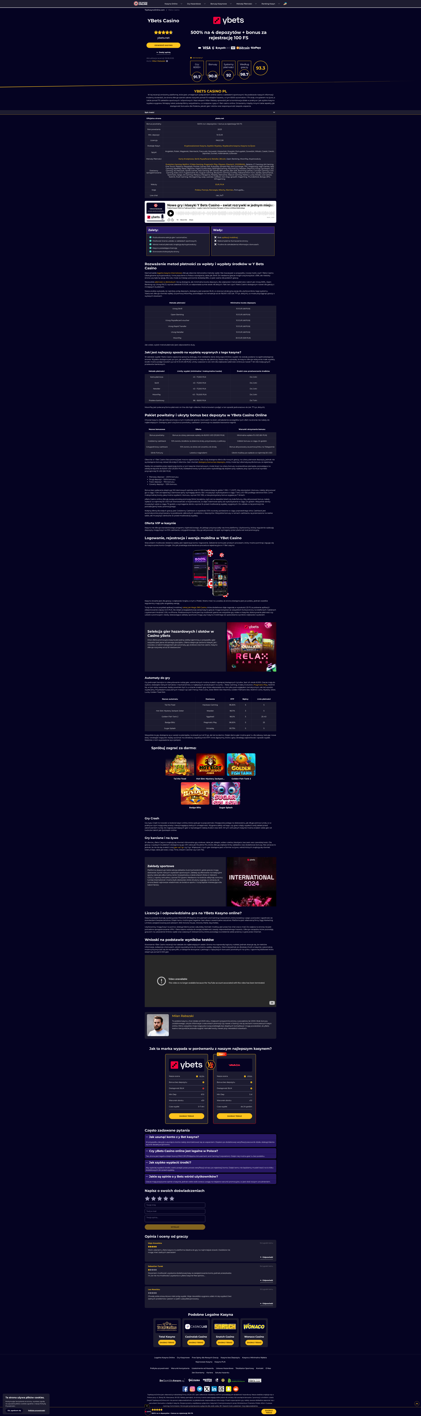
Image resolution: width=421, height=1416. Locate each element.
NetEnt (185, 164)
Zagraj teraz (186, 1116)
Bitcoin (222, 159)
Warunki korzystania (180, 1368)
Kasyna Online (171, 4)
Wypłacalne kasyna (231, 146)
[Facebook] (185, 1389)
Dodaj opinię (164, 52)
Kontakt (259, 1368)
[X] (207, 1389)
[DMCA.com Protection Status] (254, 1382)
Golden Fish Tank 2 (241, 779)
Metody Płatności (244, 4)
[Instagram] (192, 1389)
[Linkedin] (214, 1389)
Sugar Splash (226, 807)
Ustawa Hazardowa (224, 1368)
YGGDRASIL (240, 164)
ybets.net (163, 37)
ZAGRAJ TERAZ (167, 1343)
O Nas (268, 1368)
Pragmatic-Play (261, 685)
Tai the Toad (180, 779)
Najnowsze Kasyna (204, 1362)
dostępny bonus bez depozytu (211, 462)
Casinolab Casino (196, 1336)
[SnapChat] (228, 1389)
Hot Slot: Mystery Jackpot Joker (210, 779)
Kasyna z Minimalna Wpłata (254, 1358)
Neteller (215, 159)
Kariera (210, 1373)
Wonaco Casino (254, 1336)
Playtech (230, 164)
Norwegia (213, 190)
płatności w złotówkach (165, 282)
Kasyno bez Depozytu (230, 1358)
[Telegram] (199, 1389)
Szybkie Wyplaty (214, 146)
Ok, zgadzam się (14, 1411)
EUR (217, 184)
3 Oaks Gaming (196, 164)
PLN (222, 184)
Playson (221, 164)
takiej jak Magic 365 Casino (195, 607)
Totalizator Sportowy (245, 1368)
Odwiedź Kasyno (163, 45)
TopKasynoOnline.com (155, 10)
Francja (205, 190)
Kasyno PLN (220, 1362)
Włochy (222, 190)
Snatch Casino (225, 1336)
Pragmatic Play (211, 164)
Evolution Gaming (174, 164)
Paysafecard (205, 159)
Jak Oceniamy (198, 1373)
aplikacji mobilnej (230, 237)
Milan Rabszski (158, 61)
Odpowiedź (267, 1257)
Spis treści (149, 112)
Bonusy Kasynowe (218, 4)
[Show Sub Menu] (181, 4)
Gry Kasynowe (183, 1358)
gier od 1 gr (179, 847)
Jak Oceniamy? (198, 58)
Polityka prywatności (36, 1411)
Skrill (197, 159)
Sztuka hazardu (222, 1373)
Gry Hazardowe (194, 4)
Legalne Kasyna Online (164, 1358)
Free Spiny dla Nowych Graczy (205, 1358)
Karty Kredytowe (186, 159)
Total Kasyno (167, 1336)
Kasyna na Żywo (248, 146)
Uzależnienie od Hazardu (203, 1368)
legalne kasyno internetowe (169, 273)
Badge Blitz (195, 807)
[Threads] (221, 1389)
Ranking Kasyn (268, 4)
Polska (198, 190)
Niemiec (229, 190)
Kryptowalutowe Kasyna (195, 146)
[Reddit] (236, 1389)
